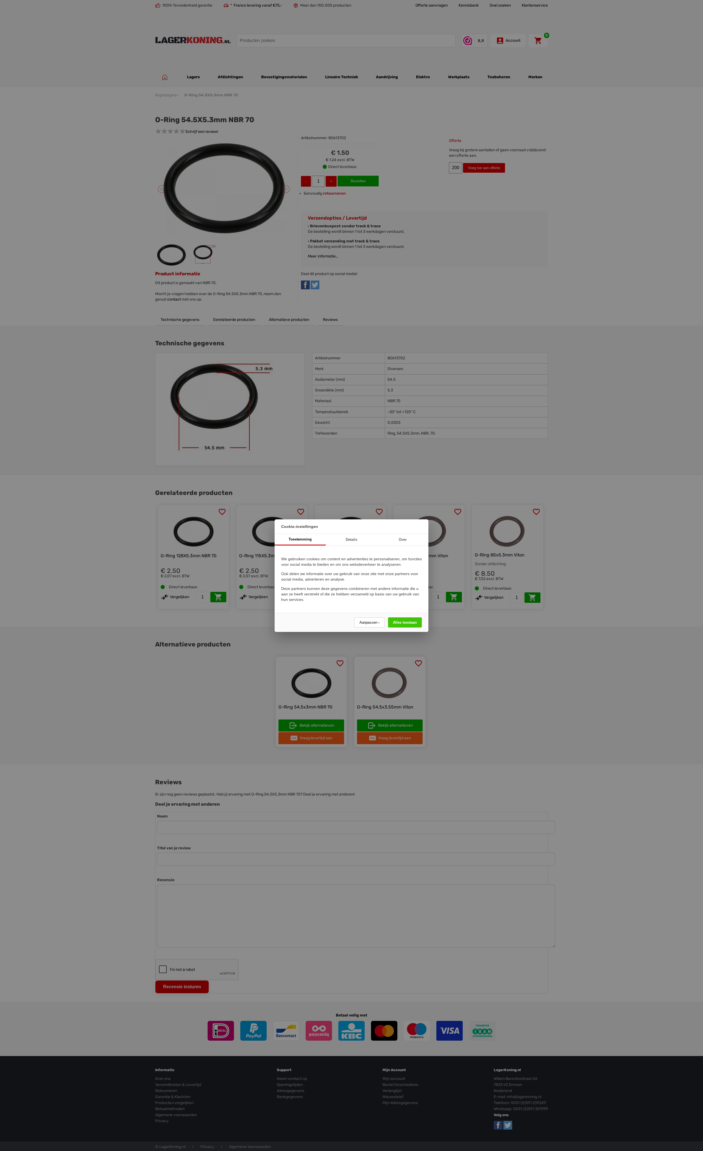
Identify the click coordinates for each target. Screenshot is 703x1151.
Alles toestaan (405, 622)
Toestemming (300, 539)
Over (403, 539)
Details (351, 539)
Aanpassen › (369, 622)
